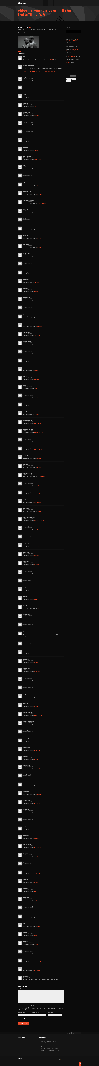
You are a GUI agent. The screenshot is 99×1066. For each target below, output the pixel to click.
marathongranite (27, 482)
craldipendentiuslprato (28, 200)
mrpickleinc (26, 659)
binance (25, 631)
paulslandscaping (27, 862)
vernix (24, 694)
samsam (25, 262)
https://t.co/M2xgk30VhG (71, 40)
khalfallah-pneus (27, 341)
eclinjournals (26, 77)
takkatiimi (25, 288)
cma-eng (25, 394)
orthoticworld (26, 870)
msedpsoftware (26, 668)
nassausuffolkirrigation (28, 721)
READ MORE (50, 59)
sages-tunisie (26, 358)
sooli (24, 270)
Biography (38, 2)
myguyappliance (27, 730)
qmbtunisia (25, 376)
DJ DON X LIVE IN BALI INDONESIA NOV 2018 (50, 1050)
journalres (25, 103)
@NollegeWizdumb (71, 56)
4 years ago (68, 42)
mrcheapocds (26, 650)
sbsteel (24, 385)
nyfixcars (25, 818)
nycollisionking (26, 809)
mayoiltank (25, 535)
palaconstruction (27, 844)
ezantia (25, 226)
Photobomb (70, 2)
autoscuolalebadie (27, 191)
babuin (24, 923)
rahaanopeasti (26, 253)
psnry (24, 218)
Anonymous (26, 976)
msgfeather (25, 642)
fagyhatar (25, 464)
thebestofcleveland (27, 420)
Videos (63, 2)
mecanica (25, 367)
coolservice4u (26, 508)
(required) (23, 988)
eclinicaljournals (27, 94)
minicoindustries (27, 579)
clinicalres (25, 147)
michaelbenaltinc (27, 570)
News (45, 2)
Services (57, 2)
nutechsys (25, 853)
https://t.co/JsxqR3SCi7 (75, 60)
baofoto (25, 623)
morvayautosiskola (27, 473)
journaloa (25, 130)
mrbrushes (25, 677)
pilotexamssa (26, 791)
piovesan (25, 932)
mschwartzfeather (27, 738)
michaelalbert (26, 561)
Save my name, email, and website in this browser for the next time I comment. (35, 1020)
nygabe (25, 826)
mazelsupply (26, 526)
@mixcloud (75, 49)
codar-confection (27, 402)
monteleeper (26, 587)
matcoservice (26, 552)
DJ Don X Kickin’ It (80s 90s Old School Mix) (49, 1048)
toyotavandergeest (27, 297)
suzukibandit (26, 279)
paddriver (25, 888)
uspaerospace (26, 967)
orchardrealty (26, 835)
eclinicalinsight (26, 112)
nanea (24, 165)
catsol (24, 782)
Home (32, 2)
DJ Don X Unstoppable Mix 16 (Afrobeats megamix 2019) (49, 1042)
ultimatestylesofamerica (28, 958)
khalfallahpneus (27, 350)
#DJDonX (78, 39)
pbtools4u (25, 879)
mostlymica (25, 596)
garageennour (26, 332)
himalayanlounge (27, 774)
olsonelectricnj (26, 800)
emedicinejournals (27, 138)
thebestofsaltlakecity (28, 447)
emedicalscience (27, 156)
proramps (25, 941)
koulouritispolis (26, 614)
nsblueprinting (26, 765)
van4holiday (26, 455)
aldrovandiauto (26, 182)
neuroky (25, 174)
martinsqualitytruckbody (29, 517)
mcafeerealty (26, 543)
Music (50, 2)
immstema (25, 314)
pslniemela (25, 209)
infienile (25, 306)
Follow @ (73, 76)
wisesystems (26, 323)
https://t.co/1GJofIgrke (70, 50)
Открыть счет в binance (28, 65)
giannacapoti (26, 244)
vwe (24, 950)
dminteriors (26, 914)
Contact (78, 2)
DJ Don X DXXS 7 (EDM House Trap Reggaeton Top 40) (50, 1045)
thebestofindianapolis (28, 429)
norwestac (25, 756)
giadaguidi (25, 235)
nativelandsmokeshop (28, 712)
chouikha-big (26, 411)
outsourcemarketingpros (29, 906)
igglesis (25, 605)
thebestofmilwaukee (28, 438)
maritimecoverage (27, 499)
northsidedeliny (26, 747)
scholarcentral (26, 121)
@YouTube (68, 62)
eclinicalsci (25, 86)
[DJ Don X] (22, 3)
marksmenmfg (26, 491)
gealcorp (25, 686)
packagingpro (26, 897)
